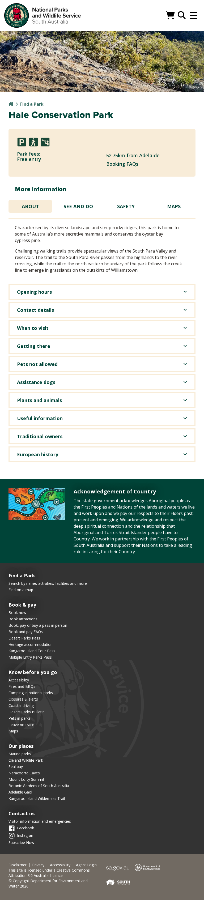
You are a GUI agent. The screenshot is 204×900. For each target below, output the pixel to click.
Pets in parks (19, 718)
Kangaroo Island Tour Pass (31, 650)
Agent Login (86, 865)
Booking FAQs (122, 164)
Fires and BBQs (21, 686)
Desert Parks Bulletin (26, 711)
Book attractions (22, 618)
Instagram (26, 835)
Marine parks (19, 753)
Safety (126, 206)
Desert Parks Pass (24, 638)
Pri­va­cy (38, 865)
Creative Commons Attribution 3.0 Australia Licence (49, 873)
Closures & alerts (23, 699)
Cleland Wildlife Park (25, 760)
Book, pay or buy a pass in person (37, 625)
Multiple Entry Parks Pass (30, 657)
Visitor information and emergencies (39, 821)
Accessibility (18, 680)
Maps (174, 206)
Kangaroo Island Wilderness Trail (36, 798)
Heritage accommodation (30, 644)
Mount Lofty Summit (26, 779)
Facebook (25, 827)
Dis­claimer (17, 865)
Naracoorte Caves (24, 772)
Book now (17, 612)
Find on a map (20, 589)
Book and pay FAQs (25, 631)
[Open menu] (193, 15)
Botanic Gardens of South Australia (38, 785)
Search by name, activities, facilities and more (47, 583)
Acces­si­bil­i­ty (60, 865)
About (30, 206)
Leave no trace (21, 724)
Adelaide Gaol (20, 792)
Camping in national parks (30, 692)
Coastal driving (21, 705)
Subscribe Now (21, 842)
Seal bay (15, 766)
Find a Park (32, 104)
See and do (78, 206)
